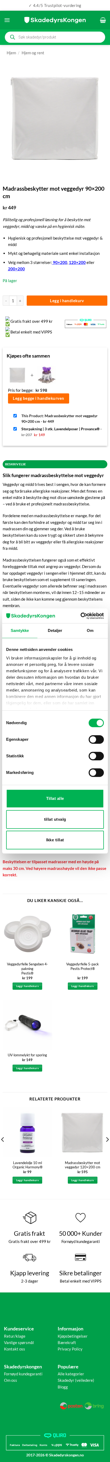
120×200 (77, 262)
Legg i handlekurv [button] (27, 986)
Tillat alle (55, 798)
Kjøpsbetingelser (73, 1336)
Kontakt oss (14, 1348)
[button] (7, 20)
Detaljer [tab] (55, 630)
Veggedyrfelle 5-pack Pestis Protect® (82, 966)
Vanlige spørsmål (19, 1342)
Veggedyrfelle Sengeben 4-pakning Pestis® (27, 968)
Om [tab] (90, 630)
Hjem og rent (33, 52)
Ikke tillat (55, 840)
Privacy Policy (70, 1348)
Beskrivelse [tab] (15, 464)
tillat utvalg (55, 819)
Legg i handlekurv (67, 300)
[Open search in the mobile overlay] (55, 37)
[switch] (96, 739)
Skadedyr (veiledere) (76, 1380)
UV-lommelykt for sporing (27, 1055)
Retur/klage (14, 1336)
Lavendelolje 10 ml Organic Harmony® (27, 1165)
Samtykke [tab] (20, 630)
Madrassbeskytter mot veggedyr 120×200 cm (82, 1165)
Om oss (10, 1380)
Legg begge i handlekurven (38, 398)
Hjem (11, 52)
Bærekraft (67, 1342)
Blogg (63, 1386)
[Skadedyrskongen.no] (55, 20)
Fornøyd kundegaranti (23, 1373)
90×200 (60, 262)
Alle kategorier (71, 1373)
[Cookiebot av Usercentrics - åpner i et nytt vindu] (80, 615)
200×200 (16, 268)
